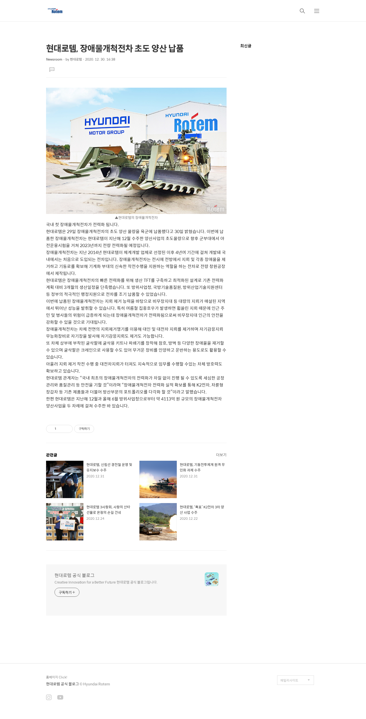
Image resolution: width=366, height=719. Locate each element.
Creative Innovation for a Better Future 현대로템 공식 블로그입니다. (106, 582)
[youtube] (60, 698)
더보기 (221, 455)
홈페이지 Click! (56, 677)
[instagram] (49, 698)
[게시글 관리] (67, 429)
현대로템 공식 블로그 (75, 575)
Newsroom (54, 59)
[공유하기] (61, 429)
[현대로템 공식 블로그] (55, 10)
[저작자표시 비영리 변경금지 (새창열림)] (101, 429)
